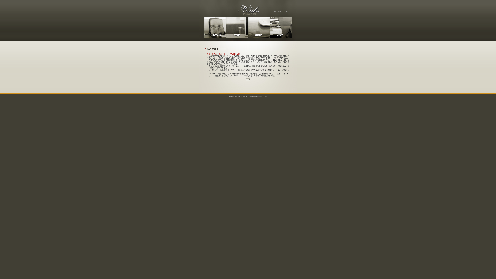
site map (281, 12)
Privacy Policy (251, 96)
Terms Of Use (262, 96)
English (288, 12)
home (275, 12)
